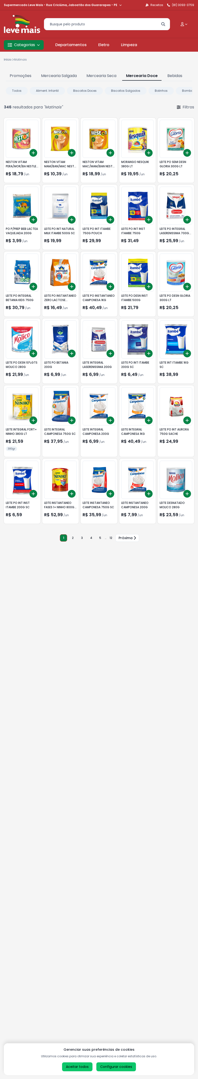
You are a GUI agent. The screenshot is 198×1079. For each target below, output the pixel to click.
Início (8, 59)
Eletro (103, 45)
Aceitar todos (77, 1066)
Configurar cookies (116, 1066)
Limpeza (129, 45)
